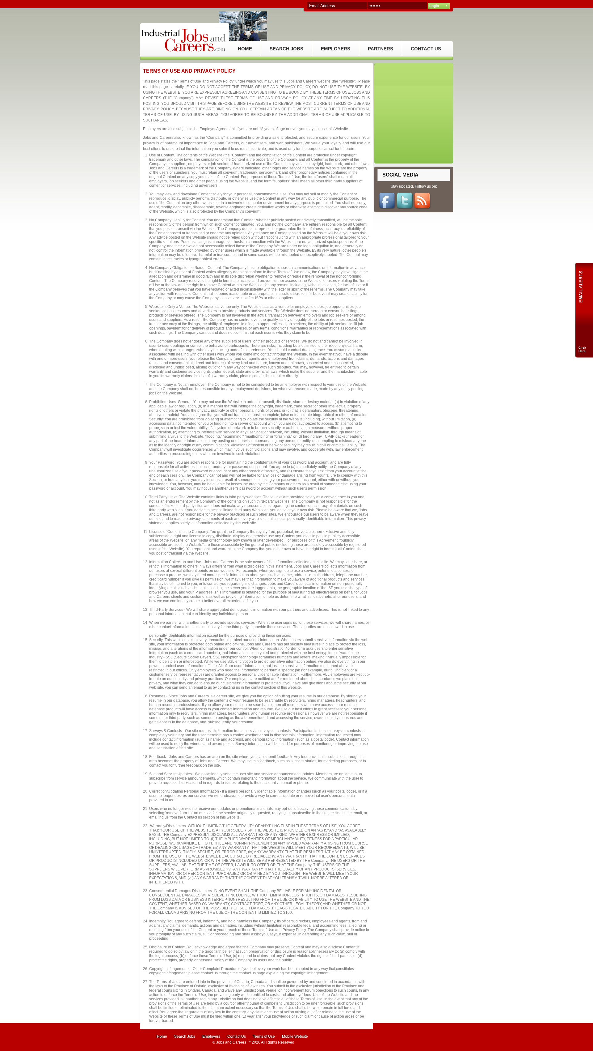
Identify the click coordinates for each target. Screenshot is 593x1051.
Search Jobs (184, 1036)
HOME (245, 48)
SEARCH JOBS (286, 48)
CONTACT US (426, 48)
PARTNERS (380, 48)
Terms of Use (264, 1036)
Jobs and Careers (231, 1042)
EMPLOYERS (335, 48)
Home (162, 1036)
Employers (211, 1036)
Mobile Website (295, 1036)
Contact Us (236, 1036)
